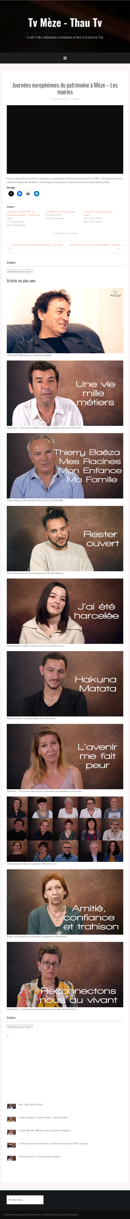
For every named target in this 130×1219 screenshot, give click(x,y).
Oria (53, 1214)
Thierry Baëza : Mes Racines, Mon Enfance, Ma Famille (35, 500)
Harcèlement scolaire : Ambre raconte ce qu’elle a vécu (35, 645)
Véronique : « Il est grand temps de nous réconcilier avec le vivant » (42, 1009)
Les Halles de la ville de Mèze (60, 211)
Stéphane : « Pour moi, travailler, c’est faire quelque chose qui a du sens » (45, 427)
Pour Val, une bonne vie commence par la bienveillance (35, 573)
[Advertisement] (65, 1074)
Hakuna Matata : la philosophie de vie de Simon (31, 718)
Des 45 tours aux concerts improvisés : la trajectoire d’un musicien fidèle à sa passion (53, 1143)
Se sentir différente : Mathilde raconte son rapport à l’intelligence (44, 1130)
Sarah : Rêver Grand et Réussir (31, 1104)
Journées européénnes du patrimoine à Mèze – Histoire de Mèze (23, 215)
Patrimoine (72, 233)
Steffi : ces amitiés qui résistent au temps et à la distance (37, 936)
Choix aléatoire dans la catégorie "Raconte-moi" (32, 863)
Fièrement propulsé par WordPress (22, 1214)
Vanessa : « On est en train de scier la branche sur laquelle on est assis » (44, 791)
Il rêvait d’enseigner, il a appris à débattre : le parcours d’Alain (43, 1117)
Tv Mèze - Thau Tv (65, 22)
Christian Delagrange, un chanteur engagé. (29, 355)
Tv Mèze (75, 99)
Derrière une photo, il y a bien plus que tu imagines (39, 1156)
